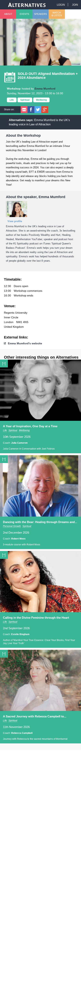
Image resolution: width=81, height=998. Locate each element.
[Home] (27, 4)
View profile (14, 221)
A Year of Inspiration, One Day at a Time (30, 426)
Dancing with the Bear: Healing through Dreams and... (40, 522)
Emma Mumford (45, 88)
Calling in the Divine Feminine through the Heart (36, 617)
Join (75, 4)
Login (61, 4)
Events (24, 14)
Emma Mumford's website (25, 343)
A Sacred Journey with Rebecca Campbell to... (34, 716)
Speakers (40, 14)
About (8, 14)
